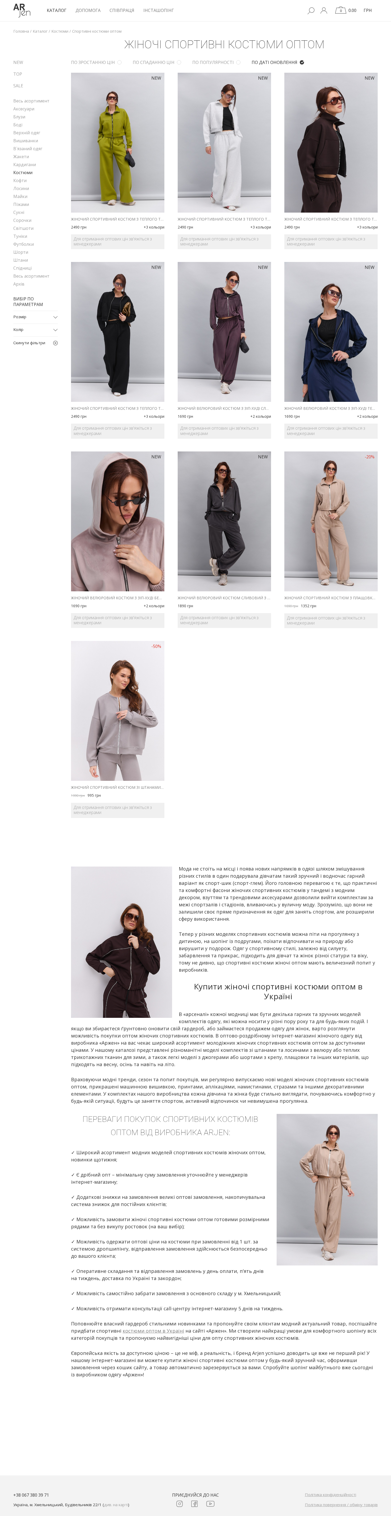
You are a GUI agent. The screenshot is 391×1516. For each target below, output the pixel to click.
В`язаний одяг (27, 149)
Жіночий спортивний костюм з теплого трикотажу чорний (117, 408)
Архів (18, 284)
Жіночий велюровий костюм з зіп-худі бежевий (117, 598)
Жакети (21, 157)
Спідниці (22, 268)
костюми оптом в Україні (153, 1331)
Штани (20, 260)
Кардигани (24, 164)
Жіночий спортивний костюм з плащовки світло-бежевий (331, 598)
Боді (17, 125)
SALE (18, 86)
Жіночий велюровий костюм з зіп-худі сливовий (224, 408)
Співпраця (122, 10)
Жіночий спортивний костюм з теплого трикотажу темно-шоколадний (331, 219)
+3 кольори (154, 227)
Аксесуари (23, 109)
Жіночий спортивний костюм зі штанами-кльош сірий (117, 787)
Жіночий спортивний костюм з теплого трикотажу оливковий (117, 219)
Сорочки (22, 220)
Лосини (21, 188)
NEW (18, 62)
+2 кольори (260, 416)
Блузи (19, 117)
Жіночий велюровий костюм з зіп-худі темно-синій (331, 408)
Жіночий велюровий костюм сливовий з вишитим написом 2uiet (224, 598)
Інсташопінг (158, 10)
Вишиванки (25, 141)
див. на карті (116, 1504)
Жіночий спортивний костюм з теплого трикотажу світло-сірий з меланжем (224, 219)
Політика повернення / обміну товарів (341, 1504)
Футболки (23, 244)
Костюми (22, 172)
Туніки (20, 236)
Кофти (20, 180)
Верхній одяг (26, 133)
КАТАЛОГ (56, 10)
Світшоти (23, 228)
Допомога (88, 10)
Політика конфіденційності (330, 1494)
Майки (20, 196)
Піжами (21, 204)
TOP (17, 74)
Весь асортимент (31, 101)
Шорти (20, 252)
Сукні (18, 212)
